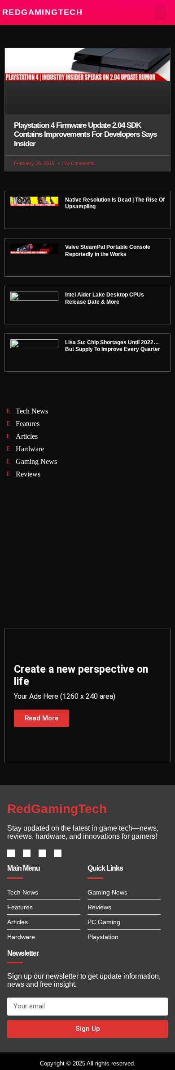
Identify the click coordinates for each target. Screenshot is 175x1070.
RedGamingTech (42, 12)
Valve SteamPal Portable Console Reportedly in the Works (107, 250)
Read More (41, 718)
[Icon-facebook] (11, 853)
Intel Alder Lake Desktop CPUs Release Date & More (104, 298)
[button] (160, 12)
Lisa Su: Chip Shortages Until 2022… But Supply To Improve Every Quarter (112, 346)
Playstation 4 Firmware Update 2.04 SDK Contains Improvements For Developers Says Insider (85, 134)
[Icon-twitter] (27, 853)
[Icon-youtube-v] (57, 853)
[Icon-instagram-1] (42, 853)
